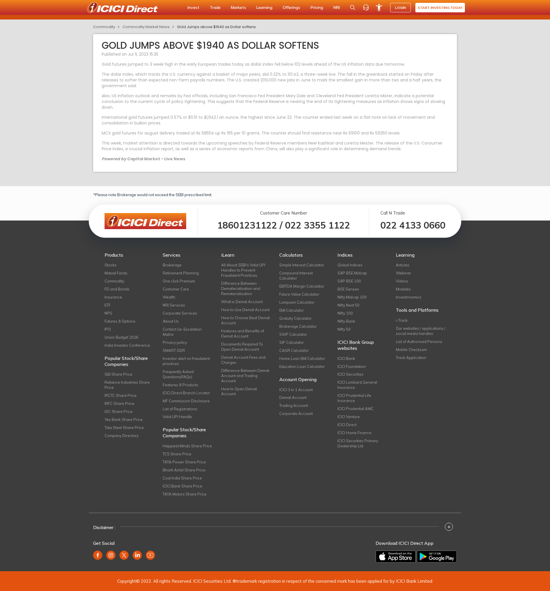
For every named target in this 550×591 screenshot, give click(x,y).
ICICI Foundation (351, 366)
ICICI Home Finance (354, 432)
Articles (402, 265)
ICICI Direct (347, 424)
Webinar (403, 273)
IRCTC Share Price (121, 395)
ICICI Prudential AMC (355, 408)
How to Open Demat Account (239, 391)
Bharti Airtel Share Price (184, 470)
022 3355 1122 (317, 225)
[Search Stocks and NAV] (352, 7)
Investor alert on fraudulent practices (186, 361)
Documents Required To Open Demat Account (242, 347)
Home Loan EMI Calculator (302, 358)
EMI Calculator (291, 310)
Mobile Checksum (411, 349)
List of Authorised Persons (419, 341)
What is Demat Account (242, 301)
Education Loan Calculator (302, 366)
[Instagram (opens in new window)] (110, 555)
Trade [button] (215, 7)
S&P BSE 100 (349, 281)
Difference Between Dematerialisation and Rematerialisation (240, 288)
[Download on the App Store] (396, 557)
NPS (108, 313)
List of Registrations (180, 409)
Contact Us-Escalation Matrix (182, 332)
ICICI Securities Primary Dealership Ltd (357, 443)
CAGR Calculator (294, 350)
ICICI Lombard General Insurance (357, 385)
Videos (402, 281)
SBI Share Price (118, 374)
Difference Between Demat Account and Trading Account (245, 375)
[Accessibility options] (379, 7)
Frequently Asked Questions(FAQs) (178, 374)
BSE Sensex (348, 289)
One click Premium (179, 281)
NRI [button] (336, 7)
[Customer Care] (366, 7)
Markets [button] (238, 7)
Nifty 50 (344, 329)
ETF (108, 305)
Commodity (104, 27)
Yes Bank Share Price (124, 419)
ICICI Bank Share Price (182, 486)
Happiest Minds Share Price (187, 446)
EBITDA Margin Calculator (301, 286)
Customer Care (176, 289)
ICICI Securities (350, 374)
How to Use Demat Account (245, 309)
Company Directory (122, 435)
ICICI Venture (348, 416)
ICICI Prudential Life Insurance (354, 398)
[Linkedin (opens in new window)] (137, 555)
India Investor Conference (127, 345)
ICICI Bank (346, 358)
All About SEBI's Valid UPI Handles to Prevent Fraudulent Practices (243, 270)
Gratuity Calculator (295, 318)
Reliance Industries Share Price (127, 385)
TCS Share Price (177, 454)
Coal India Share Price (182, 478)
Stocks (111, 265)
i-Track (402, 320)
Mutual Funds (116, 273)
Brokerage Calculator (298, 326)
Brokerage (172, 265)
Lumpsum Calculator (297, 302)
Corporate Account (296, 413)
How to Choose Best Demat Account (245, 320)
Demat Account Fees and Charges (243, 360)
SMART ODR (174, 350)
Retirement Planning (181, 273)
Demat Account (293, 397)
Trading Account (293, 405)
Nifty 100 (345, 313)
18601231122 (247, 225)
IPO (108, 329)
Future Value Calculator (299, 294)
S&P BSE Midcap (352, 273)
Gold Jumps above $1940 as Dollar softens (216, 27)
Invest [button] (193, 7)
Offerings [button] (291, 7)
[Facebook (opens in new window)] (97, 555)
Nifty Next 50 (348, 305)
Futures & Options (120, 321)
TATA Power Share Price (184, 462)
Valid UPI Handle (177, 416)
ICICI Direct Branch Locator (186, 393)
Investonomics (408, 297)
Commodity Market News (146, 27)
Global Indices (349, 265)
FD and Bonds (117, 289)
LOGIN (400, 7)
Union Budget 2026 (121, 337)
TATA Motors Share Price (185, 494)
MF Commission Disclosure (186, 401)
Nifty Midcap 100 (352, 297)
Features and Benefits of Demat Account (242, 333)
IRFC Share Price (119, 403)
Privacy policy (175, 342)
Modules (403, 289)
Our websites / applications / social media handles (420, 331)
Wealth (169, 297)
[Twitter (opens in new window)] (124, 555)
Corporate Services (180, 313)
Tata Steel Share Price (124, 427)
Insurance (113, 297)
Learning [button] (264, 7)
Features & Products (180, 385)
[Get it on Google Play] (437, 557)
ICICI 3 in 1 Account (296, 389)
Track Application (411, 357)
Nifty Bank (346, 321)
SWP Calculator (293, 334)
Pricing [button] (317, 7)
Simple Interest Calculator (301, 265)
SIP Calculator (291, 342)
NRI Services (174, 305)
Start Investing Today (440, 7)
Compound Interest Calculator (296, 275)
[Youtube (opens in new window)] (150, 555)
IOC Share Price (119, 411)
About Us (171, 321)
